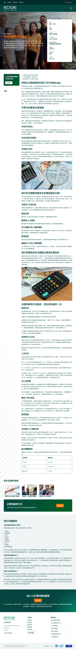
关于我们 (9, 2)
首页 (5, 2)
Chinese (69, 2)
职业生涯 (21, 2)
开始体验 (8, 82)
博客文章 (15, 2)
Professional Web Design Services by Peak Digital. (14, 646)
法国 (5, 91)
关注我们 (32, 632)
